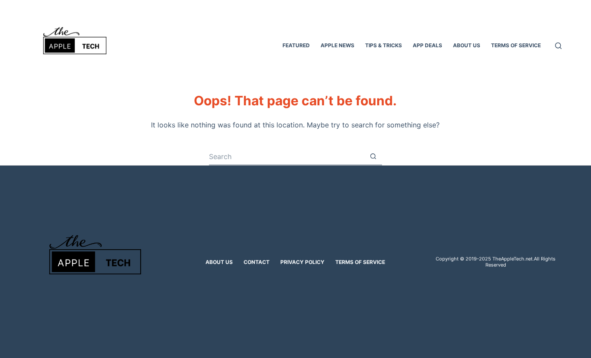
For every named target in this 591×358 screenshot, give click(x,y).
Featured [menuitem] (296, 45)
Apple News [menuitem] (337, 45)
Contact (257, 262)
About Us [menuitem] (466, 45)
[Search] (558, 45)
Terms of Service (360, 262)
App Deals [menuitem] (427, 45)
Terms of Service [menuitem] (516, 45)
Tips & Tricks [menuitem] (383, 45)
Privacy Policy (302, 262)
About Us (219, 262)
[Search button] (373, 156)
